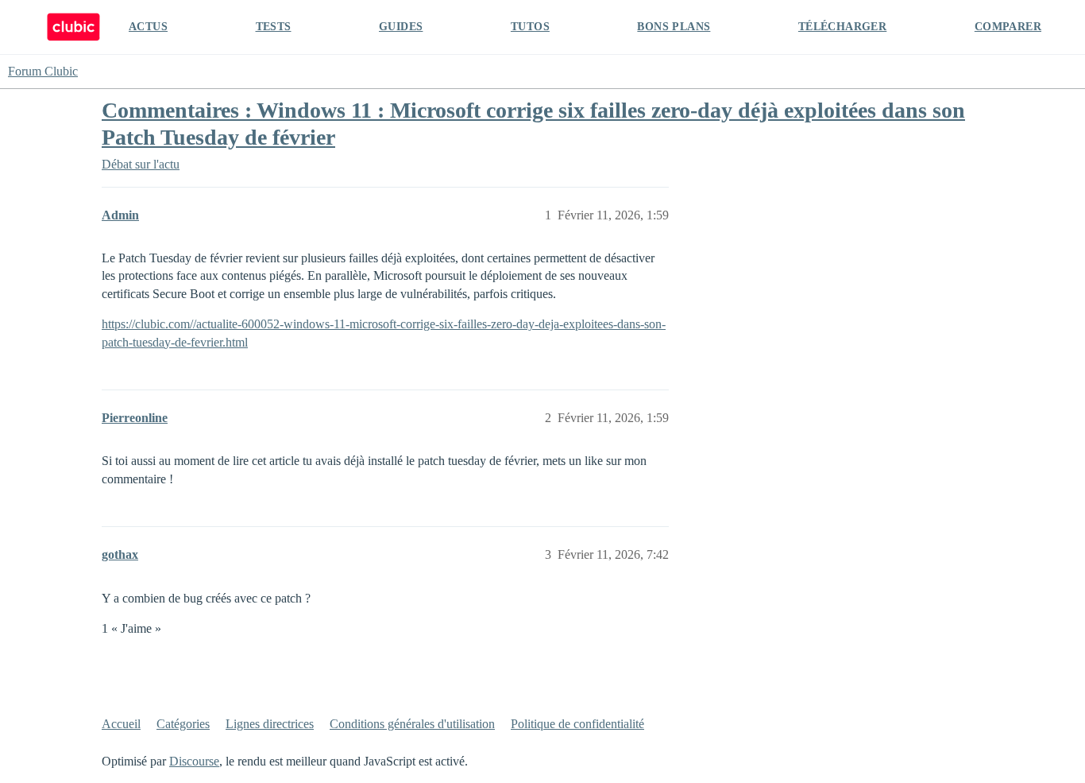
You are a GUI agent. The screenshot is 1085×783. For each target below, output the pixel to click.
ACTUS (148, 27)
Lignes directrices (270, 724)
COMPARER (1008, 27)
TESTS (274, 27)
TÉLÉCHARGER (842, 27)
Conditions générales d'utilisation (412, 724)
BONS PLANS (673, 27)
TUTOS (530, 27)
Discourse (194, 761)
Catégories (183, 724)
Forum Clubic (43, 71)
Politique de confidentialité (577, 724)
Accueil (121, 724)
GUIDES (401, 27)
